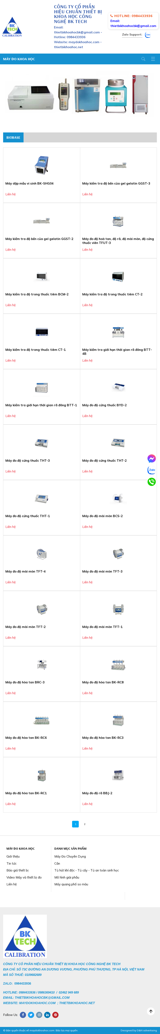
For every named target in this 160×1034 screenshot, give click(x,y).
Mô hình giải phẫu (66, 877)
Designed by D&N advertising (139, 1030)
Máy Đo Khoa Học (19, 58)
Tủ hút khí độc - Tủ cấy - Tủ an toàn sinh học (86, 870)
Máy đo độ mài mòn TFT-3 (102, 571)
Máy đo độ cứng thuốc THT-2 (104, 461)
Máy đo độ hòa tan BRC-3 (25, 682)
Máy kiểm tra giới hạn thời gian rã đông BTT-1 (41, 405)
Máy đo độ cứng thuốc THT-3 (27, 461)
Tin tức (11, 863)
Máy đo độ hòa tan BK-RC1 (26, 793)
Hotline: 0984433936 (133, 16)
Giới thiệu (13, 856)
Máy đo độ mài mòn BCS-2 (102, 516)
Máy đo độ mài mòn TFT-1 (102, 627)
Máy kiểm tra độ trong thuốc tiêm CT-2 (112, 294)
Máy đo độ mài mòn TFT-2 (25, 627)
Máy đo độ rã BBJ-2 (97, 793)
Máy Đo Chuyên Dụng (70, 856)
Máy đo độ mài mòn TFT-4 (25, 571)
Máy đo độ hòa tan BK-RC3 (103, 738)
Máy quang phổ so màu (71, 884)
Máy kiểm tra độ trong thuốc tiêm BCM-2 (37, 294)
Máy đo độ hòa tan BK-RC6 (26, 738)
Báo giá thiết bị (17, 870)
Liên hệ (11, 884)
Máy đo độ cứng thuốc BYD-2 (104, 405)
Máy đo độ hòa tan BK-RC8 (103, 682)
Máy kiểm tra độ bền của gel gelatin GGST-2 (39, 239)
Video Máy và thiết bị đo (24, 877)
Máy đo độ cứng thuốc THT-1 (27, 516)
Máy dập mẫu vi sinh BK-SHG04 (29, 183)
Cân (57, 863)
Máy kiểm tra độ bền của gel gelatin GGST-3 (116, 183)
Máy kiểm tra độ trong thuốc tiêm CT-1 (35, 350)
